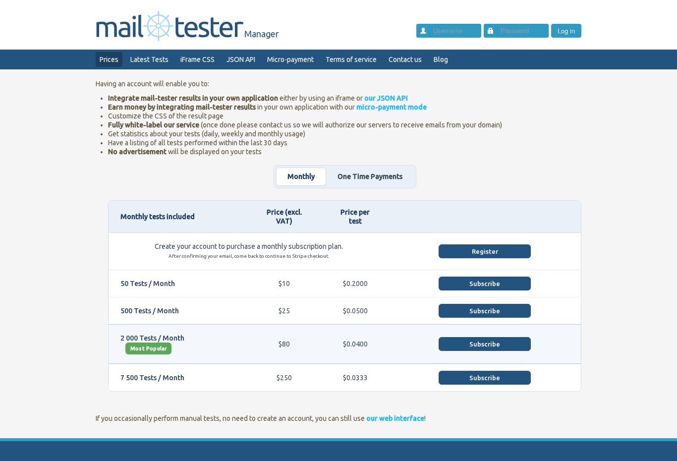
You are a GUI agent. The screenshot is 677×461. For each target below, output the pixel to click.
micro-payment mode (391, 107)
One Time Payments (370, 176)
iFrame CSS (197, 59)
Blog (441, 59)
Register (485, 251)
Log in (566, 30)
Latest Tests (149, 59)
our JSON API (386, 98)
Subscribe (484, 283)
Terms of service (351, 59)
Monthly (301, 176)
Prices (109, 59)
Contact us (405, 59)
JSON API (240, 59)
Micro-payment (290, 59)
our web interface (395, 418)
